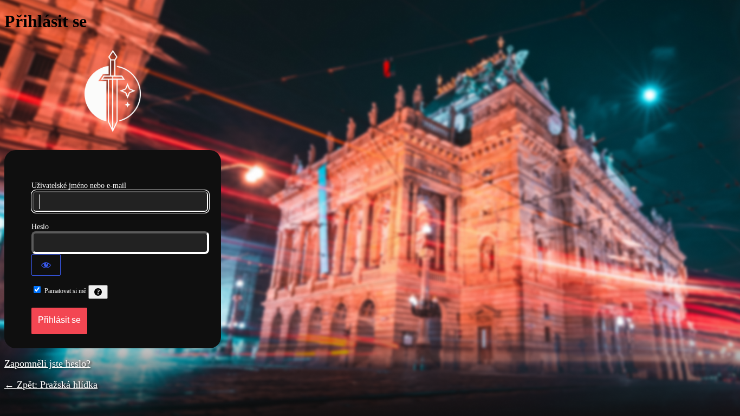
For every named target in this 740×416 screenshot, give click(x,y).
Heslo (40, 227)
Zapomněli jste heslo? (47, 363)
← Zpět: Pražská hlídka (51, 384)
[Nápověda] (98, 292)
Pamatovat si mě (65, 291)
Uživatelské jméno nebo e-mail (78, 185)
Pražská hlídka (113, 91)
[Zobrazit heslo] (46, 265)
